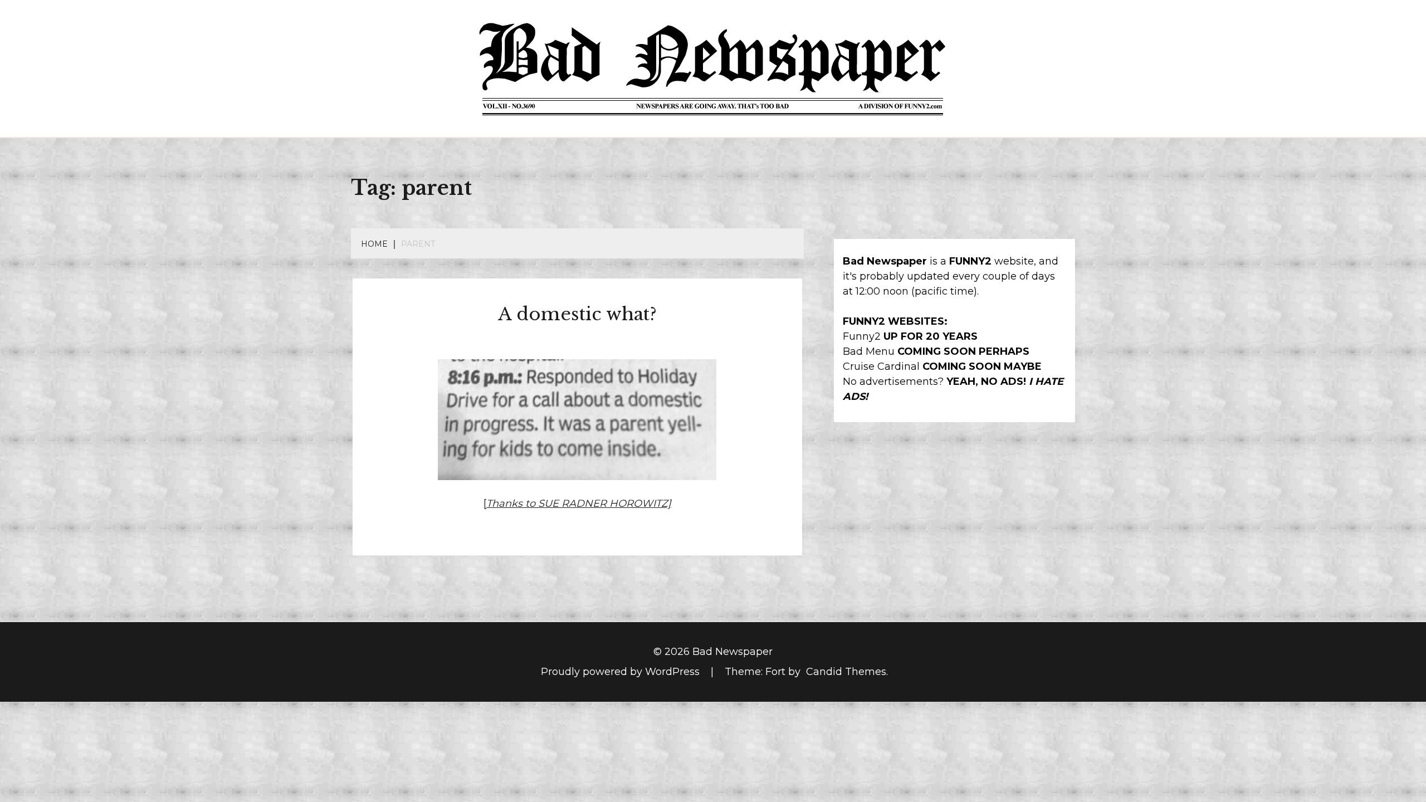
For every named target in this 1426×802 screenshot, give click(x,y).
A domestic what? (577, 314)
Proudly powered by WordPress (621, 672)
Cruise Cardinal (881, 366)
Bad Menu (869, 351)
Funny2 (862, 336)
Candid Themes (846, 672)
